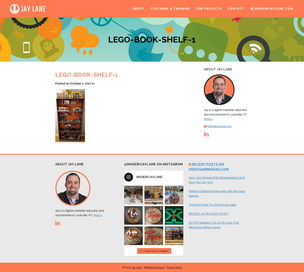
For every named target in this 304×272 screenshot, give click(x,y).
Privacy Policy (174, 267)
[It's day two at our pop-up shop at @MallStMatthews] (174, 235)
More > (208, 119)
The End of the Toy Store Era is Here (212, 205)
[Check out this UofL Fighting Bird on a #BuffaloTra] (133, 215)
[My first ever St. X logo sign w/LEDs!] (174, 215)
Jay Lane (137, 267)
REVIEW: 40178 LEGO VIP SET (209, 213)
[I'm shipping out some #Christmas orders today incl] (133, 235)
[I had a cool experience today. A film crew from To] (153, 195)
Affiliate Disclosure (154, 267)
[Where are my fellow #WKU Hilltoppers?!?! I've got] (153, 215)
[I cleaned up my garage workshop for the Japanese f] (133, 195)
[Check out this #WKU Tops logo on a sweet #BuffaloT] (153, 235)
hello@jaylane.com (219, 126)
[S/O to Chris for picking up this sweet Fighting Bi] (174, 195)
